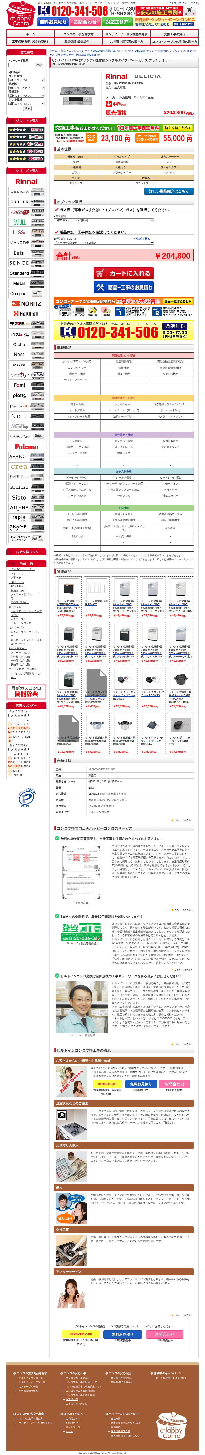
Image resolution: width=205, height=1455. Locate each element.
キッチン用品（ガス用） (23, 668)
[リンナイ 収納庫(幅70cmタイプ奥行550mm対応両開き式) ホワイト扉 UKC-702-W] (153, 642)
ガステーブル (18, 619)
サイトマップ (174, 3)
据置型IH (16, 577)
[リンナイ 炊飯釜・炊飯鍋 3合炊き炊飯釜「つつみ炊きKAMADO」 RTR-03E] (181, 688)
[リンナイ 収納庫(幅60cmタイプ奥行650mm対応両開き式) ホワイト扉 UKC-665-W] (97, 642)
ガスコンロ (15, 606)
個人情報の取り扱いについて (126, 1435)
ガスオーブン (16, 627)
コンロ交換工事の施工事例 (80, 1395)
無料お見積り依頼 (28, 1390)
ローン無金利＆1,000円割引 (171, 1378)
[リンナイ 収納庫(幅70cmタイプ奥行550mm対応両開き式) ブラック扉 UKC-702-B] (125, 642)
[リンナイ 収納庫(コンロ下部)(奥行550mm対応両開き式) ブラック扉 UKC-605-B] (69, 597)
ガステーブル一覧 (28, 1386)
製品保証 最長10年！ (78, 41)
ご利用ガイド (190, 3)
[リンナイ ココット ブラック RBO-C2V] (153, 688)
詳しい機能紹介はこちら (169, 191)
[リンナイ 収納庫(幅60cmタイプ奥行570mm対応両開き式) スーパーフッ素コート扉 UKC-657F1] (181, 642)
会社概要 (116, 1418)
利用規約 (116, 1427)
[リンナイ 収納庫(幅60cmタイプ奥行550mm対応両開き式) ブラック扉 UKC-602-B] (69, 688)
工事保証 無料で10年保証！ (30, 41)
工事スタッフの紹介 (76, 1403)
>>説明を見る (142, 238)
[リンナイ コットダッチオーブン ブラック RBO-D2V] (125, 688)
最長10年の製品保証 (122, 1378)
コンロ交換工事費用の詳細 (80, 1390)
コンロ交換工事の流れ (78, 1378)
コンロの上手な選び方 (31, 1418)
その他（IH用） (20, 602)
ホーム (30, 34)
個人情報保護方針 (120, 1431)
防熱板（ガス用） (21, 656)
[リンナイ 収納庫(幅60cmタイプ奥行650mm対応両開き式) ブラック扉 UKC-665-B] (69, 642)
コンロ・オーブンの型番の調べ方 (174, 41)
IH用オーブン (16, 582)
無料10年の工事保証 (122, 1382)
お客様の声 (72, 1399)
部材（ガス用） (18, 648)
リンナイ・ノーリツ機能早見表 (127, 34)
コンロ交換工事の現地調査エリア (84, 1386)
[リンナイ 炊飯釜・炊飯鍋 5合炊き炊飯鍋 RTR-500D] (125, 733)
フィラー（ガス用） (22, 652)
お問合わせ (72, 1422)
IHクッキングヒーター (22, 569)
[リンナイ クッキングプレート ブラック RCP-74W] (153, 733)
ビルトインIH (18, 573)
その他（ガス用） (21, 660)
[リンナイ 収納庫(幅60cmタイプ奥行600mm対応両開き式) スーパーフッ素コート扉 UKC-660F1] (153, 597)
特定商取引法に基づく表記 (125, 1422)
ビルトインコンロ (21, 623)
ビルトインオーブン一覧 (32, 1382)
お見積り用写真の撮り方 (126, 41)
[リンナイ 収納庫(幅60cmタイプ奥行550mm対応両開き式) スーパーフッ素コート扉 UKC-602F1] (125, 597)
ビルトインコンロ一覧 (31, 1378)
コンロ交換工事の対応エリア (81, 1382)
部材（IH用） (16, 586)
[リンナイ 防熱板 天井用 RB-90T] (97, 597)
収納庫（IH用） (20, 590)
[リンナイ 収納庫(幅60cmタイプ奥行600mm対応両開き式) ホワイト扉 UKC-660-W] (181, 597)
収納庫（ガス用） (21, 664)
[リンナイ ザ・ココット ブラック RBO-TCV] (181, 733)
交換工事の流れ (174, 34)
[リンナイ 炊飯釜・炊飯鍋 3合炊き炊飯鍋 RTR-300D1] (97, 733)
